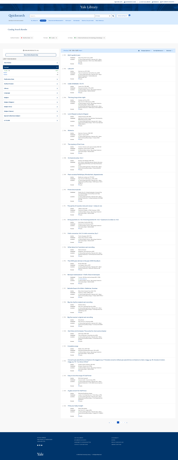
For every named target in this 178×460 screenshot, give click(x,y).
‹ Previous (65, 50)
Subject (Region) (9, 102)
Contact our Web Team (81, 444)
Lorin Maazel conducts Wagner (78, 114)
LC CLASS (7, 120)
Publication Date (9, 79)
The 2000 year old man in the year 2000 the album (84, 261)
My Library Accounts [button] (168, 1)
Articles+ (68, 20)
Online (5, 74)
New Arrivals (100, 20)
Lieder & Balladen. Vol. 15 (76, 84)
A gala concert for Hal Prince (77, 391)
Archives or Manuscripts (55, 20)
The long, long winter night (76, 97)
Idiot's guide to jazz (74, 55)
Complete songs (73, 346)
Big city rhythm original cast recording (80, 302)
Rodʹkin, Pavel (26, 37)
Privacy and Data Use (117, 442)
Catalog (43, 20)
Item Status (7, 62)
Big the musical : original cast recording (80, 317)
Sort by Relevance (158, 50)
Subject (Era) (8, 106)
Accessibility (115, 437)
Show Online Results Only (31, 55)
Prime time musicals (74, 189)
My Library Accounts (80, 440)
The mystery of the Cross (76, 144)
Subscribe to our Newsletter (82, 442)
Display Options (145, 50)
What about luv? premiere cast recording (81, 247)
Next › (80, 50)
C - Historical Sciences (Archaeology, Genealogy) (89, 37)
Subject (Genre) (9, 111)
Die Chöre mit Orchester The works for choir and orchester (87, 331)
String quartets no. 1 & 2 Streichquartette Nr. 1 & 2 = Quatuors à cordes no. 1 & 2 (93, 220)
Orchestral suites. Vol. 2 (75, 158)
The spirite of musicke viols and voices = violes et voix (84, 206)
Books (5, 72)
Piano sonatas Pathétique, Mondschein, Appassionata (85, 174)
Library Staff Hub (116, 444)
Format (6, 67)
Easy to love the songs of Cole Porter (80, 375)
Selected (168, 50)
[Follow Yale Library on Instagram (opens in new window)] (39, 445)
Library (6, 88)
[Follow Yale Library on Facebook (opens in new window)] (37, 445)
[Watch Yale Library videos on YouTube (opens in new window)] (41, 445)
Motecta (71, 130)
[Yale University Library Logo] (89, 7)
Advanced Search (122, 15)
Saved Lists (119, 2)
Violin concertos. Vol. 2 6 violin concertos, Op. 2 (83, 233)
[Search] (113, 16)
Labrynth (71, 68)
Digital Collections (88, 20)
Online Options (83, 279)
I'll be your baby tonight (75, 406)
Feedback (156, 2)
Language (7, 93)
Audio (53, 37)
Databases (76, 20)
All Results (34, 20)
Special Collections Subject (12, 116)
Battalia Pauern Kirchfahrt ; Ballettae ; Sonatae (82, 288)
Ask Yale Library (145, 2)
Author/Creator (9, 83)
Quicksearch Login (130, 2)
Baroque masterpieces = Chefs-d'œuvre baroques (84, 274)
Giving (113, 440)
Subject (6, 97)
